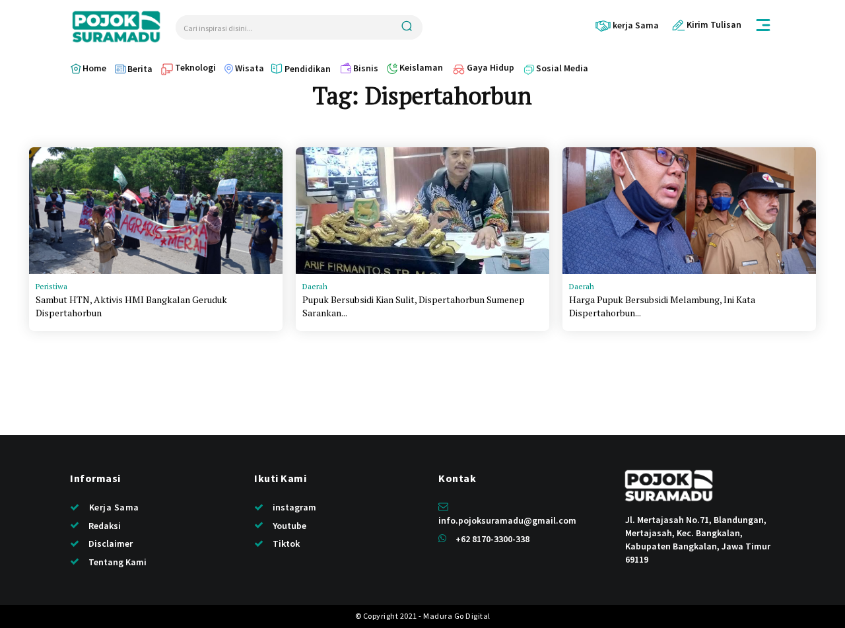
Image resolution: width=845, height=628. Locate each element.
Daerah (314, 286)
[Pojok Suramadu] (116, 26)
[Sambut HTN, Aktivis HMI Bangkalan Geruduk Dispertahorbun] (156, 210)
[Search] (406, 27)
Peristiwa (51, 286)
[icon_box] (627, 25)
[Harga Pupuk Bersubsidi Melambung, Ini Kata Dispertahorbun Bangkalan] (689, 210)
